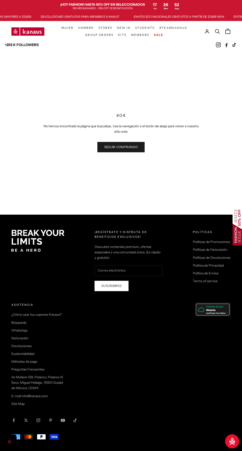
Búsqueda (18, 322)
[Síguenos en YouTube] (62, 420)
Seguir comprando (121, 147)
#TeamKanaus (173, 28)
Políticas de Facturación (210, 249)
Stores (105, 28)
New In (123, 28)
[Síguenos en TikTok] (75, 420)
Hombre (86, 28)
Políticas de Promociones (211, 242)
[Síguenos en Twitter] (26, 420)
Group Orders (99, 35)
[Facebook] (226, 45)
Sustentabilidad (22, 354)
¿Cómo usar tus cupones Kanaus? (36, 314)
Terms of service (205, 281)
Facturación (19, 338)
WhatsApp (19, 330)
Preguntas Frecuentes (27, 369)
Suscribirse (111, 286)
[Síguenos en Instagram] (38, 420)
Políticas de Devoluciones (212, 257)
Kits (122, 35)
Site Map (18, 404)
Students (145, 28)
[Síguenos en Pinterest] (50, 420)
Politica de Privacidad (208, 265)
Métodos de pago (24, 361)
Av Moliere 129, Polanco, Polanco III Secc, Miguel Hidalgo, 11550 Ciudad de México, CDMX (37, 382)
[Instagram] (218, 45)
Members (140, 35)
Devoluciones (21, 346)
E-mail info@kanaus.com (29, 396)
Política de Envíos (206, 273)
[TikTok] (234, 45)
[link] (121, 6)
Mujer (67, 28)
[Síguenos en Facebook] (13, 420)
